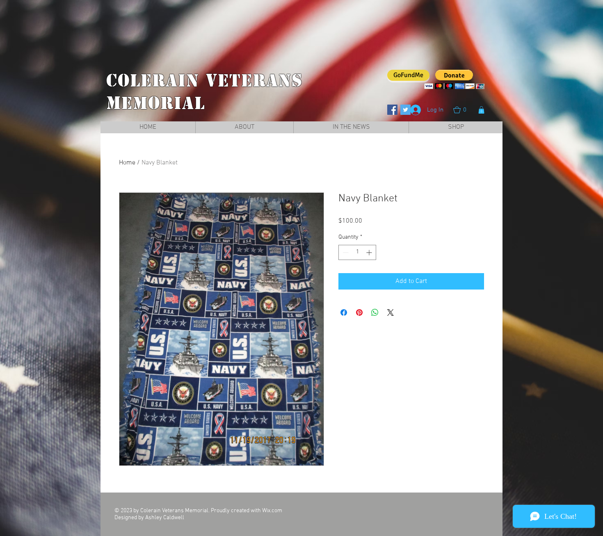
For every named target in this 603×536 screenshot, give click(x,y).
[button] (464, 110)
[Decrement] (345, 252)
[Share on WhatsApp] (375, 312)
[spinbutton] (357, 252)
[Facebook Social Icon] (392, 110)
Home (127, 163)
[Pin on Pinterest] (359, 312)
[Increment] (370, 252)
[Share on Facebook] (344, 312)
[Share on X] (390, 312)
